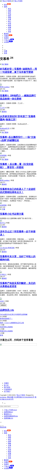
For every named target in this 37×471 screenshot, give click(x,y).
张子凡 (2, 223)
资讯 (9, 9)
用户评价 (7, 387)
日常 (9, 29)
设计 (9, 21)
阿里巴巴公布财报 (6, 331)
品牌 (9, 15)
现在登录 (3, 427)
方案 (3, 209)
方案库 (6, 383)
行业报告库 (8, 389)
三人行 (2, 108)
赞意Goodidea (5, 87)
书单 (9, 31)
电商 (9, 25)
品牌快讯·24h (7, 310)
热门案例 (5, 64)
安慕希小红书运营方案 (12, 214)
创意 (9, 13)
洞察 (9, 11)
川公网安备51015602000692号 (24, 397)
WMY (2, 301)
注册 (5, 51)
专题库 (6, 38)
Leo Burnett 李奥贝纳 (7, 248)
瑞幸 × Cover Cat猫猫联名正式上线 (12, 323)
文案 (9, 19)
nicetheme (3, 397)
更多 (1, 335)
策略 (9, 17)
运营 (9, 23)
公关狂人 (3, 274)
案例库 (6, 34)
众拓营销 (3, 155)
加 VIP (6, 385)
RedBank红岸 (4, 128)
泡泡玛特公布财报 (6, 327)
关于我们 (7, 391)
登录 (5, 53)
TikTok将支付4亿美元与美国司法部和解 (13, 314)
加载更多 (3, 305)
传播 (9, 27)
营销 (5, 7)
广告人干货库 (20, 395)
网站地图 (10, 397)
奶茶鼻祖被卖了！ (6, 318)
